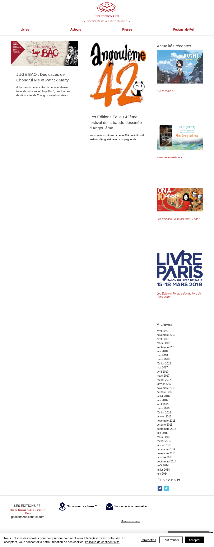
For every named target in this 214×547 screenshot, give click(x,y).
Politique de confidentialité (102, 542)
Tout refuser (171, 540)
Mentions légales (130, 521)
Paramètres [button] (148, 540)
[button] (62, 506)
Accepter (194, 540)
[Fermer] (208, 540)
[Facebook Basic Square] (160, 488)
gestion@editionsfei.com (28, 517)
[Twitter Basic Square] (166, 488)
